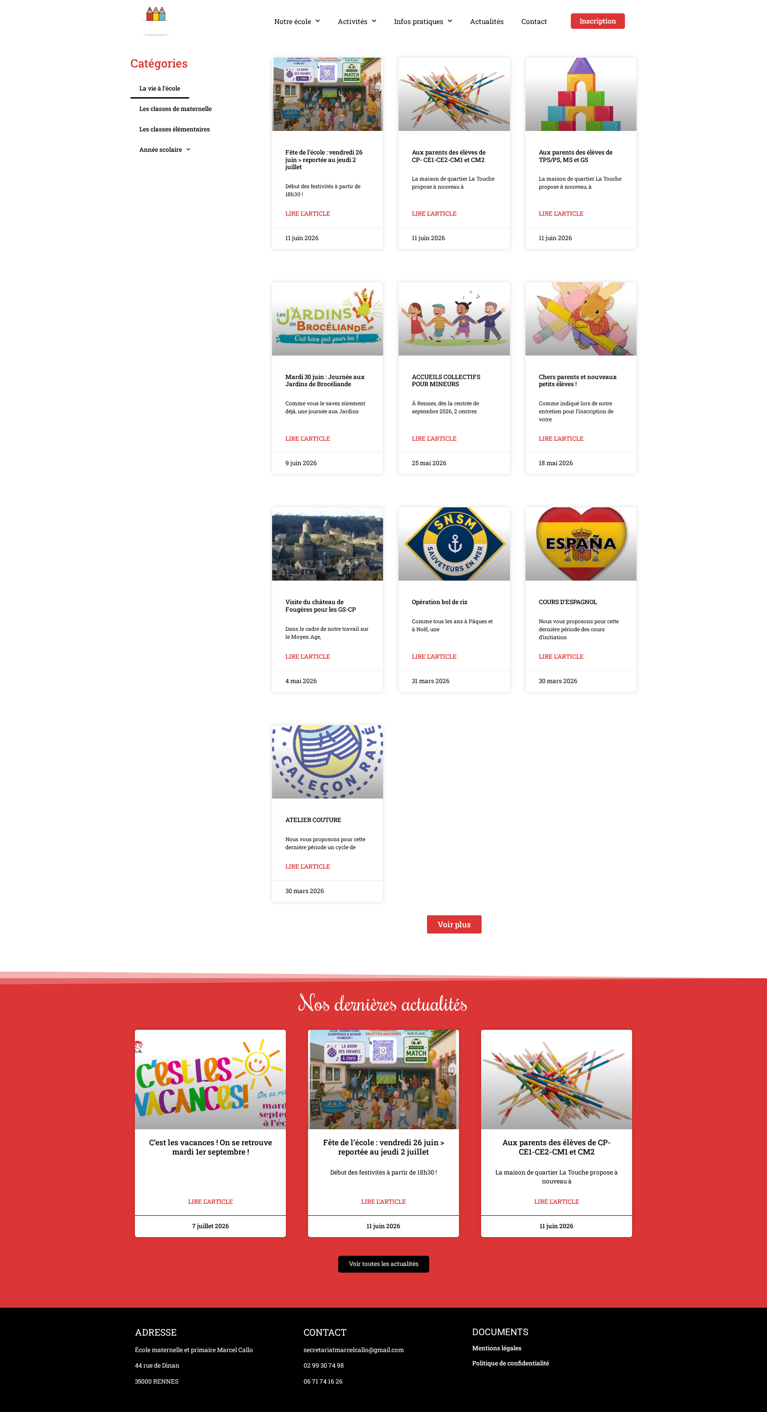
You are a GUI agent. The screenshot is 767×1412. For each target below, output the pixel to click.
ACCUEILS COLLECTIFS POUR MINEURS (446, 380)
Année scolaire (160, 150)
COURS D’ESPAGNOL (568, 602)
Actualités (487, 21)
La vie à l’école (159, 88)
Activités (353, 21)
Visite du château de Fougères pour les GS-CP (320, 605)
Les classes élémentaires (174, 129)
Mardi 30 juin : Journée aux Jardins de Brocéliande (325, 380)
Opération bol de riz (439, 602)
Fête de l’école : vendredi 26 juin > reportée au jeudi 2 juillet (324, 159)
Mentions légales (497, 1348)
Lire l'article (307, 214)
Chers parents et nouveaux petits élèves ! (578, 380)
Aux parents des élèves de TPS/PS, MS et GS (576, 156)
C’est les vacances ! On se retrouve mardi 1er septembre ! (210, 1147)
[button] (454, 924)
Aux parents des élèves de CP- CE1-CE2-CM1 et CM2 (449, 156)
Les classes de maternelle (175, 109)
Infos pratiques (418, 21)
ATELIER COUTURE (313, 820)
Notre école (292, 21)
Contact (534, 21)
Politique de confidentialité (510, 1363)
